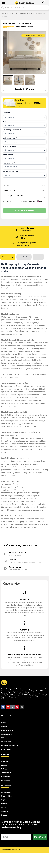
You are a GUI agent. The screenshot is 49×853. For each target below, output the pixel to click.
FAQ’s (3, 738)
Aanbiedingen (6, 792)
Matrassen (5, 769)
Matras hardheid (10, 146)
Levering (4, 726)
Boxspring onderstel (12, 130)
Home (4, 13)
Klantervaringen (6, 734)
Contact (4, 807)
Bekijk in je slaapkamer (34, 35)
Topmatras (8, 155)
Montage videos (6, 796)
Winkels (4, 803)
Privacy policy (6, 749)
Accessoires (5, 780)
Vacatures (4, 811)
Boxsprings (5, 761)
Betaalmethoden (6, 742)
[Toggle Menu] (3, 2)
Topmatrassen (6, 773)
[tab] (7, 257)
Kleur (6, 121)
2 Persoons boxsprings (27, 13)
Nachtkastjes (9, 163)
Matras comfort (10, 138)
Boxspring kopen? (13, 13)
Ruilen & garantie (7, 730)
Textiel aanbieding (10, 171)
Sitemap (4, 815)
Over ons (4, 723)
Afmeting (6, 112)
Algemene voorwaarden (9, 745)
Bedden (4, 765)
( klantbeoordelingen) (24, 27)
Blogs (3, 800)
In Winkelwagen (24, 210)
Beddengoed (5, 776)
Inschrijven (40, 836)
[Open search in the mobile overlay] (24, 7)
